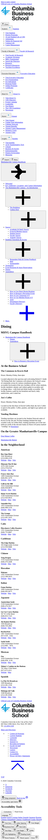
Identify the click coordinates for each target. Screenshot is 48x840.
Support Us (14, 742)
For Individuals (10, 82)
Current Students (16, 736)
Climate (8, 147)
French (9, 817)
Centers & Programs (17, 734)
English (3, 817)
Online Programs (11, 86)
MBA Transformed (12, 59)
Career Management (12, 45)
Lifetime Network (11, 124)
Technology (9, 265)
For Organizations (11, 80)
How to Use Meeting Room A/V (21, 298)
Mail (11, 261)
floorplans (14, 427)
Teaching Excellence (12, 67)
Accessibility (14, 754)
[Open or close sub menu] (23, 198)
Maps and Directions (8, 730)
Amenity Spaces (15, 237)
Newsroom (9, 110)
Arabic (33, 819)
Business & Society (12, 149)
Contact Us (14, 752)
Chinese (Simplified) (8, 819)
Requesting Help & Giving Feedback (23, 259)
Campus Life (10, 43)
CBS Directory (10, 100)
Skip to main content (8, 2)
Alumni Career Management (15, 128)
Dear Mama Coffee (8, 436)
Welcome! (9, 184)
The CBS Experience (12, 108)
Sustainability (14, 263)
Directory (13, 740)
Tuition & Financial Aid (13, 41)
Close (6, 24)
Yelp (14, 460)
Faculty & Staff (15, 746)
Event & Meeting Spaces (18, 231)
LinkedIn (8, 793)
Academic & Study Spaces (19, 229)
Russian (38, 817)
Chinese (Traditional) (23, 819)
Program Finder (10, 84)
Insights (4, 139)
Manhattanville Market (9, 440)
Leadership (9, 104)
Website (3, 460)
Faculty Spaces (15, 235)
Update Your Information (14, 122)
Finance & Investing (12, 153)
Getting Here (14, 210)
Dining (7, 270)
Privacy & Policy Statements (20, 756)
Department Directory (17, 302)
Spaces (7, 227)
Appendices (9, 272)
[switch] (2, 811)
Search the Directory (12, 61)
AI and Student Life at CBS (15, 37)
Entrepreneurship (11, 151)
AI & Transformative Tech (14, 145)
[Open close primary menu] (18, 172)
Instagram (8, 787)
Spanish (26, 817)
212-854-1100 (9, 726)
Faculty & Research (8, 51)
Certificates (9, 88)
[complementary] (24, 799)
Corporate (13, 738)
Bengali (39, 819)
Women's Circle (11, 130)
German (15, 817)
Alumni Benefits (11, 126)
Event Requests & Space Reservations (18, 267)
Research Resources (12, 65)
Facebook (8, 789)
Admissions (9, 39)
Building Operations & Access (16, 240)
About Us (5, 94)
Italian (20, 817)
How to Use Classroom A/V (20, 295)
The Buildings (15, 207)
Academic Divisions (12, 57)
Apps (12, 300)
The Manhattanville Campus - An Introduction (21, 188)
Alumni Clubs (10, 132)
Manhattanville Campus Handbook (13, 162)
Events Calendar (11, 102)
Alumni (4, 116)
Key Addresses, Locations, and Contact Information (23, 186)
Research (8, 63)
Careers (12, 750)
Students (5, 29)
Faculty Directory (16, 304)
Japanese (32, 817)
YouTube (8, 791)
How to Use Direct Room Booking (22, 291)
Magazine (8, 155)
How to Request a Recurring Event (22, 293)
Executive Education (9, 74)
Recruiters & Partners (17, 744)
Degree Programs (11, 35)
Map (9, 460)
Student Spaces (15, 233)
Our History (9, 106)
